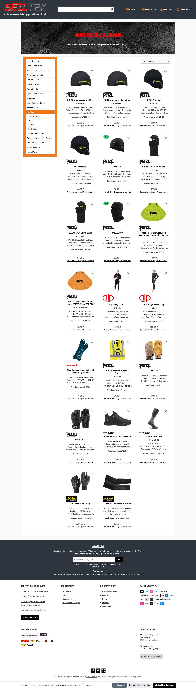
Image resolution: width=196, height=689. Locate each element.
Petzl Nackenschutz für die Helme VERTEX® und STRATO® (153, 234)
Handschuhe (33, 116)
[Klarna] (147, 599)
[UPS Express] (52, 641)
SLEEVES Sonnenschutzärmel (117, 503)
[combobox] (83, 9)
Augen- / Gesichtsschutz (37, 133)
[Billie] (151, 603)
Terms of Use (95, 567)
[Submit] (119, 559)
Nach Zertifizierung (34, 66)
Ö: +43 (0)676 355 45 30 (33, 596)
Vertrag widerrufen (30, 617)
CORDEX (154, 371)
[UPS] (46, 641)
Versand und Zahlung (110, 592)
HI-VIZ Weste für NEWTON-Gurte (117, 372)
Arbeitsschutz (32, 108)
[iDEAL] (151, 591)
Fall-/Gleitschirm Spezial (36, 143)
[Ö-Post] (36, 641)
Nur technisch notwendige (139, 685)
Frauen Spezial (33, 84)
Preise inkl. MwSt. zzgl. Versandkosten (80, 399)
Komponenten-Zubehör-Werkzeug (40, 138)
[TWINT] (142, 591)
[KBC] (147, 591)
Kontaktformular (40, 610)
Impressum (66, 592)
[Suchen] (111, 9)
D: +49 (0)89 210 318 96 (33, 601)
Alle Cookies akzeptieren (164, 685)
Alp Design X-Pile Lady (153, 304)
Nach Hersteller (33, 61)
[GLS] (43, 634)
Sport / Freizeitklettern (35, 94)
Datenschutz (67, 599)
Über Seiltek (107, 606)
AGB (110, 574)
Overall (31, 125)
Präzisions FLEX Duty (80, 503)
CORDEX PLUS (80, 439)
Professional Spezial (35, 75)
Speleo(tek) (31, 98)
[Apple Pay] (147, 603)
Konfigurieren (119, 685)
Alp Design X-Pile (117, 304)
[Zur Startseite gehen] (25, 9)
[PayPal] (142, 599)
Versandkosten (91, 677)
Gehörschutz (32, 129)
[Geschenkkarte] (162, 603)
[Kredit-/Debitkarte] (152, 599)
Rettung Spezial (33, 80)
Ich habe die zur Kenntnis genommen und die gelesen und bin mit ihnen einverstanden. (99, 574)
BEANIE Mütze (153, 100)
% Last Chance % (33, 147)
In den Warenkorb (80, 128)
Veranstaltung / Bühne (36, 103)
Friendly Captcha (97, 564)
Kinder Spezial (32, 89)
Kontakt (105, 595)
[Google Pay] (172, 595)
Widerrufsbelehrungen (71, 603)
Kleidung (31, 112)
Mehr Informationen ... (88, 685)
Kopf (30, 120)
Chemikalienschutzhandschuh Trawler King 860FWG (80, 371)
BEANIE (117, 166)
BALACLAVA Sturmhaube (153, 166)
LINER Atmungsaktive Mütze (80, 100)
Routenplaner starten (153, 656)
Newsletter (106, 599)
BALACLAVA (117, 233)
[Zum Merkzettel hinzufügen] (92, 71)
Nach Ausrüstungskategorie (38, 70)
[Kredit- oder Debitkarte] (155, 595)
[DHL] (25, 641)
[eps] (142, 603)
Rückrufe (105, 603)
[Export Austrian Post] (27, 645)
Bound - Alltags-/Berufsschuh (117, 436)
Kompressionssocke (154, 436)
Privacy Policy (113, 564)
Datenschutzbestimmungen (75, 574)
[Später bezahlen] (156, 591)
